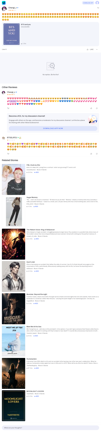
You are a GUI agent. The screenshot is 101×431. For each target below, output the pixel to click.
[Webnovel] (4, 3)
